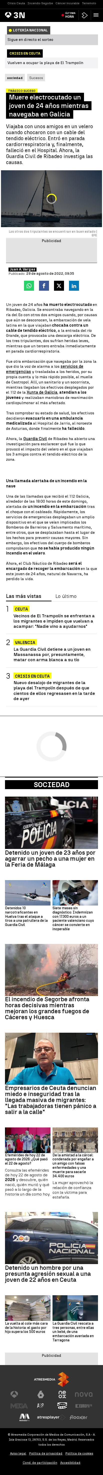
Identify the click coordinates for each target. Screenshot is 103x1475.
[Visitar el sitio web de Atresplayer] (51, 1417)
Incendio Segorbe (40, 3)
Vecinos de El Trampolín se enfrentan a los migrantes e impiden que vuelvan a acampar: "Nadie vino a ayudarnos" (54, 621)
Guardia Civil (35, 438)
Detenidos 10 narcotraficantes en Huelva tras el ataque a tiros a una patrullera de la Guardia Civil (26, 916)
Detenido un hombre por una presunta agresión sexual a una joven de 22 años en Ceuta (48, 1274)
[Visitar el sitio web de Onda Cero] (62, 1406)
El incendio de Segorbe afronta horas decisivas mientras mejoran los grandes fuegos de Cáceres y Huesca (47, 1008)
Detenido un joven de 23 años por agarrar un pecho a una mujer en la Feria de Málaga (50, 859)
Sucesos (36, 78)
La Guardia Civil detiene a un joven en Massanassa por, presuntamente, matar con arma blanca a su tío (52, 654)
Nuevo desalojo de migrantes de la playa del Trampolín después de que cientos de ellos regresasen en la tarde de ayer (54, 690)
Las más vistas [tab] (23, 596)
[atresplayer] (85, 15)
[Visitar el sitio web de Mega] (19, 1406)
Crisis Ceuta (16, 3)
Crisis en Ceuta (32, 676)
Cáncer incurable (68, 3)
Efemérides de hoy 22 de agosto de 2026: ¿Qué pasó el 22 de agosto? (26, 1159)
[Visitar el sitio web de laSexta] (41, 1394)
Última (70, 14)
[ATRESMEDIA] (51, 1379)
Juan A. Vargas (22, 270)
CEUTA (21, 609)
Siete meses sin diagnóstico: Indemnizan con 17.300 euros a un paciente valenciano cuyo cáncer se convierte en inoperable (73, 918)
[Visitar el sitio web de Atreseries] (41, 1406)
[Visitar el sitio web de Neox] (62, 1394)
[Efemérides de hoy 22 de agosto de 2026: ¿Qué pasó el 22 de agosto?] (27, 1140)
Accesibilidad (70, 1463)
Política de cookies (79, 1453)
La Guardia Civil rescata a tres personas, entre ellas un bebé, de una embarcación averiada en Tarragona (73, 1332)
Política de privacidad (45, 1453)
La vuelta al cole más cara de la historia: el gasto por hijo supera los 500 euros (26, 1328)
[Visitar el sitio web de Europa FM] (83, 1406)
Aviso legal (18, 1453)
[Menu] (97, 15)
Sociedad (52, 784)
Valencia (25, 642)
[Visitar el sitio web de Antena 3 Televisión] (19, 1394)
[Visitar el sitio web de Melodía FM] (24, 1417)
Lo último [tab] (66, 596)
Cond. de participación (40, 1463)
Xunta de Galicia (42, 392)
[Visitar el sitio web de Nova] (83, 1394)
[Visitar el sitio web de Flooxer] (78, 1417)
